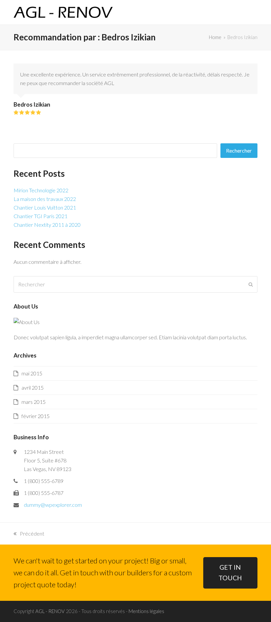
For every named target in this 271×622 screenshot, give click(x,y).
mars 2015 (33, 402)
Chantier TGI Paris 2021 (40, 216)
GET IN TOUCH (230, 572)
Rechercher (239, 150)
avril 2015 (32, 387)
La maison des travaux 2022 (45, 199)
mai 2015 (31, 373)
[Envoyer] (251, 284)
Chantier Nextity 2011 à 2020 (47, 224)
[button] (253, 12)
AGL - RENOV (50, 611)
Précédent (29, 534)
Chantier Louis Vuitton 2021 (45, 207)
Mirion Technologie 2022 (41, 190)
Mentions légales (146, 611)
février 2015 (35, 416)
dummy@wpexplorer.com (53, 505)
